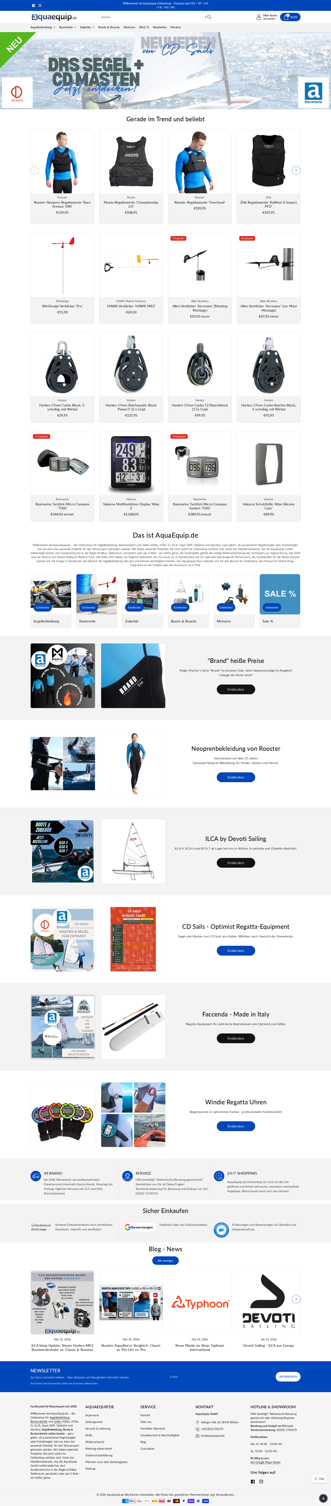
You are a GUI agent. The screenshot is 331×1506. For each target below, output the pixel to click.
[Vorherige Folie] (139, 105)
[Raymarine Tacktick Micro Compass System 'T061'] (200, 463)
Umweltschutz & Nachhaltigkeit (159, 1435)
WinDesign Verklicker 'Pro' (62, 306)
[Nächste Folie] (180, 105)
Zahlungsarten (94, 1421)
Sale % (268, 621)
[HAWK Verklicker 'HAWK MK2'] (131, 265)
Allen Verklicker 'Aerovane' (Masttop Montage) (200, 308)
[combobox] (157, 17)
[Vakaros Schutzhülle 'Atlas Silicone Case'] (268, 463)
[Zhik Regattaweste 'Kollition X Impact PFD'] (268, 161)
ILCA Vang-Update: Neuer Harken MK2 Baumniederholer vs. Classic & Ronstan (62, 1347)
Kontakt (145, 1415)
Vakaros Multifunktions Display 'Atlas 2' (131, 506)
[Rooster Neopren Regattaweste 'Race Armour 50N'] (62, 161)
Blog (143, 1442)
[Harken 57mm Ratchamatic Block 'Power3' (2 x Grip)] (131, 364)
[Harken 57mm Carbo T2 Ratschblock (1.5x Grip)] (200, 364)
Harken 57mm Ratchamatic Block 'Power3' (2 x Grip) (131, 407)
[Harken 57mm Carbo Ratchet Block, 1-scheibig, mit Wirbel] (268, 364)
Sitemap (90, 1468)
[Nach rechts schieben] (296, 170)
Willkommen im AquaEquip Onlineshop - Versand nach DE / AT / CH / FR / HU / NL (165, 5)
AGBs (88, 1435)
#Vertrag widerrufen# (98, 1448)
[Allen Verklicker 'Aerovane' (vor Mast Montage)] (268, 265)
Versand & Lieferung (97, 1428)
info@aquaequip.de (212, 1435)
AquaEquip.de (115, 1494)
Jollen (58, 1421)
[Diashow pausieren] (190, 105)
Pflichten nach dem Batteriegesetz (106, 1462)
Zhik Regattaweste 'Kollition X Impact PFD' (268, 204)
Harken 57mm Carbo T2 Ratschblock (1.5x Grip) (200, 407)
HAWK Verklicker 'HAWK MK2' (131, 306)
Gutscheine (147, 1448)
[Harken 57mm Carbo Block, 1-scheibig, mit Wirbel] (62, 364)
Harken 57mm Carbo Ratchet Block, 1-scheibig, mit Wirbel (268, 407)
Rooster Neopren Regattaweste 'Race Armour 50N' (62, 204)
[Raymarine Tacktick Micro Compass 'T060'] (62, 463)
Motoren (224, 621)
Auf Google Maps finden (266, 1462)
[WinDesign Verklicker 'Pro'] (62, 265)
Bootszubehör (39, 1421)
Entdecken (42, 607)
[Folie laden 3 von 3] (168, 105)
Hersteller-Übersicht (152, 1428)
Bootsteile (66, 27)
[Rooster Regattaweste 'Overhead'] (200, 161)
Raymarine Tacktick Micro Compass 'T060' (62, 506)
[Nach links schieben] (34, 170)
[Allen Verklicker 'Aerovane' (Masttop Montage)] (200, 265)
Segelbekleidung (41, 27)
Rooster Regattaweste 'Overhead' (199, 202)
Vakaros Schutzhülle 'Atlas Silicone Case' (269, 506)
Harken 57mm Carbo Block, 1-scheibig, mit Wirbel (62, 407)
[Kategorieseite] (51, 594)
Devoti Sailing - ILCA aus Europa (268, 1345)
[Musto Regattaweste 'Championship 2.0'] (131, 161)
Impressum (92, 1415)
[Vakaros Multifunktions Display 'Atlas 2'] (131, 463)
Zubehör (85, 27)
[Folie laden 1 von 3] (151, 105)
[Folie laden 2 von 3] (160, 105)
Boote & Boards (183, 621)
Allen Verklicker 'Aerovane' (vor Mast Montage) (269, 308)
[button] (205, 17)
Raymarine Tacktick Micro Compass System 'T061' (200, 506)
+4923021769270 (212, 1429)
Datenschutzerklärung (98, 1455)
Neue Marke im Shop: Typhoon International (199, 1347)
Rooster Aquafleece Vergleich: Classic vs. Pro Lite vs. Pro (131, 1347)
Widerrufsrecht (94, 1442)
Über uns (146, 1421)
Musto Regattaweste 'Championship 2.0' (131, 204)
